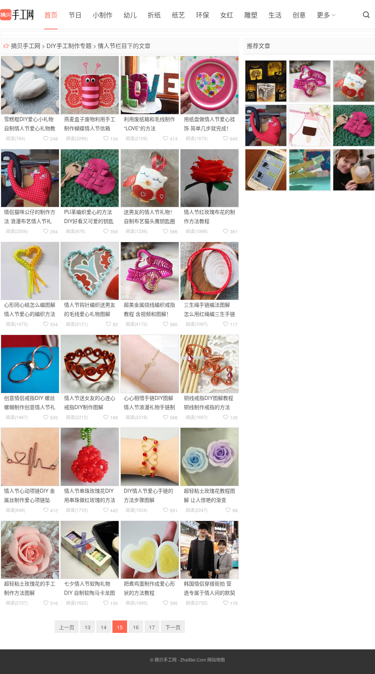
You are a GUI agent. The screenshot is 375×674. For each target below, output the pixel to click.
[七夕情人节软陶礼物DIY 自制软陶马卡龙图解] (89, 549)
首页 (50, 14)
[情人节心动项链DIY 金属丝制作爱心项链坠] (30, 456)
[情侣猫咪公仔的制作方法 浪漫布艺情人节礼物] (30, 177)
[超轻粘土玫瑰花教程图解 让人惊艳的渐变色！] (209, 456)
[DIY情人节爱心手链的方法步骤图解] (149, 456)
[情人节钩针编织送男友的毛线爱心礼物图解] (89, 270)
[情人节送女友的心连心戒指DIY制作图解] (89, 363)
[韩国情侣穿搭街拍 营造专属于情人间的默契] (209, 549)
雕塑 (250, 14)
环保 (202, 14)
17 (152, 627)
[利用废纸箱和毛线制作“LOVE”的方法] (149, 84)
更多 (323, 14)
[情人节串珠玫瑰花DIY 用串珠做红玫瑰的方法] (89, 456)
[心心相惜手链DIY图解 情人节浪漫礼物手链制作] (149, 363)
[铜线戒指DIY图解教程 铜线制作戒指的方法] (209, 363)
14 (104, 627)
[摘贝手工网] (16, 14)
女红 (226, 14)
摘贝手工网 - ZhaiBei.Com (180, 659)
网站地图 (216, 659)
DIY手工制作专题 (69, 45)
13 (87, 627)
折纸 (154, 14)
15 (120, 627)
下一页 (173, 627)
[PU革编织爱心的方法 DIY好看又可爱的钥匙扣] (89, 177)
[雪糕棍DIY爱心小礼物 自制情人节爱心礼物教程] (30, 84)
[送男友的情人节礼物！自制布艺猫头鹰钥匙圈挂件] (149, 177)
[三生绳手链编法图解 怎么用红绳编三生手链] (209, 270)
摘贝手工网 (25, 45)
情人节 (106, 45)
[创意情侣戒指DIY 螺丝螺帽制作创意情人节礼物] (30, 363)
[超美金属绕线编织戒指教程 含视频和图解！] (149, 270)
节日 (75, 14)
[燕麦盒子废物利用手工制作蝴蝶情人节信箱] (89, 84)
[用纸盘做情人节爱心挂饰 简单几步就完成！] (209, 84)
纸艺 (178, 14)
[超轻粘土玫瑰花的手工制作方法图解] (30, 549)
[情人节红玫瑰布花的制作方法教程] (209, 177)
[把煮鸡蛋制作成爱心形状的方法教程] (149, 549)
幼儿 (130, 14)
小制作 (102, 14)
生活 (275, 14)
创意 (299, 14)
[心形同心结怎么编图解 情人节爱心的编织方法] (30, 270)
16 (136, 627)
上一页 (66, 627)
